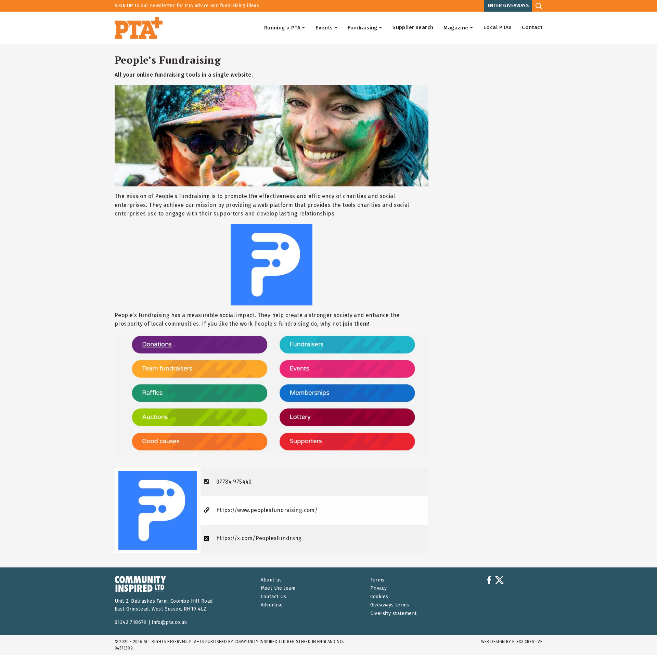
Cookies (379, 597)
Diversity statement (393, 613)
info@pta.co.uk (169, 622)
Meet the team (278, 588)
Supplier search (412, 27)
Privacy (378, 588)
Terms (377, 580)
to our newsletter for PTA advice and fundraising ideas (187, 6)
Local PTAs (498, 27)
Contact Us (273, 597)
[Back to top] (637, 635)
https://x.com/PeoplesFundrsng (259, 538)
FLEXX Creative (527, 641)
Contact (532, 27)
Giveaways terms (389, 605)
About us (271, 580)
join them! (356, 323)
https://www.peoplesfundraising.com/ (267, 510)
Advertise (272, 605)
